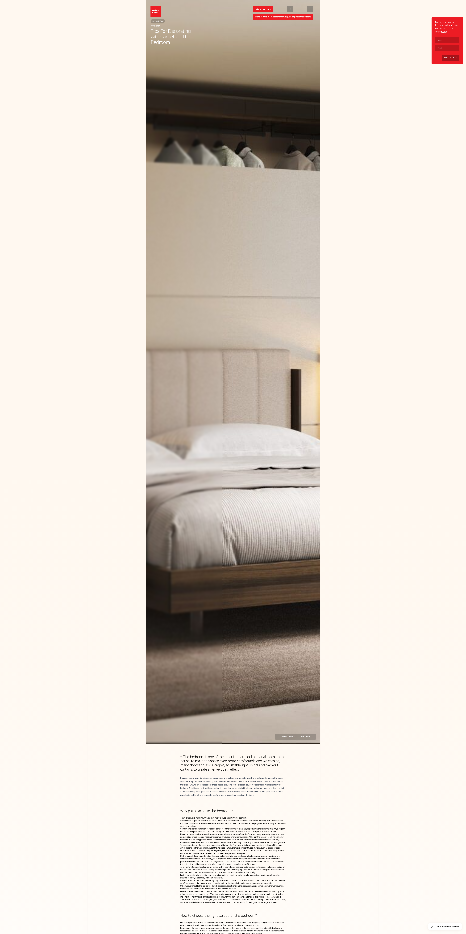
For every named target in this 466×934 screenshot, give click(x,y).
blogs (265, 17)
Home (257, 17)
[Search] (290, 9)
